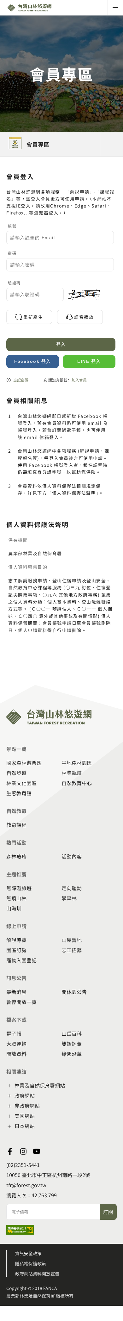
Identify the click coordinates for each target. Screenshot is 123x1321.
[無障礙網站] (20, 1232)
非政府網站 (27, 1105)
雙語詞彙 (72, 1043)
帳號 (12, 225)
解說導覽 (16, 940)
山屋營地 (72, 940)
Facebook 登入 (32, 361)
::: (2, 160)
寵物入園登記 (21, 960)
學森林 (69, 898)
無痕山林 (16, 898)
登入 (61, 344)
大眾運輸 (16, 1043)
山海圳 (13, 908)
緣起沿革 (72, 1053)
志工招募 (72, 950)
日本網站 (25, 1126)
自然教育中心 (77, 783)
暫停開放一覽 (21, 1002)
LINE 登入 (89, 361)
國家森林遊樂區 (24, 762)
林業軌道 (72, 773)
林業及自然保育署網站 (40, 1085)
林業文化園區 (21, 783)
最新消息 (16, 991)
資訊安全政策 (28, 1253)
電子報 (13, 1033)
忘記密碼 (20, 379)
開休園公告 (74, 991)
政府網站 (25, 1095)
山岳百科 (72, 1033)
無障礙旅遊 (19, 888)
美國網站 (25, 1115)
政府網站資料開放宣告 (37, 1273)
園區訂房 (16, 950)
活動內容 (72, 856)
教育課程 (16, 824)
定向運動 (72, 888)
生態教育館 (19, 793)
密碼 (12, 253)
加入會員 (79, 379)
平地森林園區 (77, 762)
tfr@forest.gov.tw (26, 1185)
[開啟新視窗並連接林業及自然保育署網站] (23, 1151)
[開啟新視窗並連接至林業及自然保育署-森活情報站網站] (10, 1151)
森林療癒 (16, 856)
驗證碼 (14, 282)
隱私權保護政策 (30, 1263)
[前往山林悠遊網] (40, 7)
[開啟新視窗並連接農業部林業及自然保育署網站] (36, 1151)
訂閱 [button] (108, 1212)
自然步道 (16, 773)
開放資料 (16, 1053)
